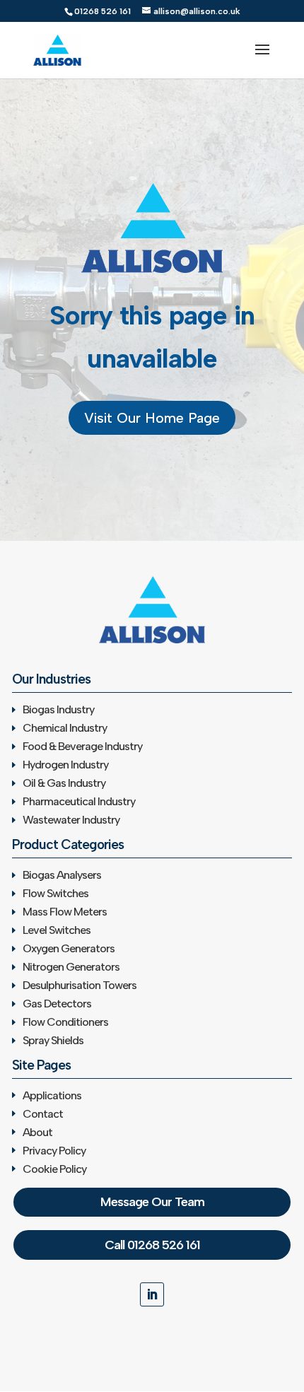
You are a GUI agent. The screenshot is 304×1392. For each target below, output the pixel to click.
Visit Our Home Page (152, 417)
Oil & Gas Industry (64, 783)
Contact (43, 1114)
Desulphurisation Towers (79, 985)
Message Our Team (152, 1202)
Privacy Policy (54, 1150)
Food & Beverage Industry (82, 746)
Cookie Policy (54, 1169)
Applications (52, 1095)
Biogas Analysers (62, 875)
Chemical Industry (65, 728)
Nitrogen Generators (71, 966)
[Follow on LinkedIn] (152, 1294)
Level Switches (56, 930)
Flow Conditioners (65, 1022)
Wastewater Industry (71, 819)
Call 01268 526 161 (152, 1245)
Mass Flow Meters (65, 911)
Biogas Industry (58, 709)
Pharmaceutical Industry (79, 801)
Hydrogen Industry (65, 764)
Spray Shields (53, 1040)
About (37, 1132)
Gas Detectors (57, 1003)
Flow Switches (55, 893)
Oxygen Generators (69, 948)
